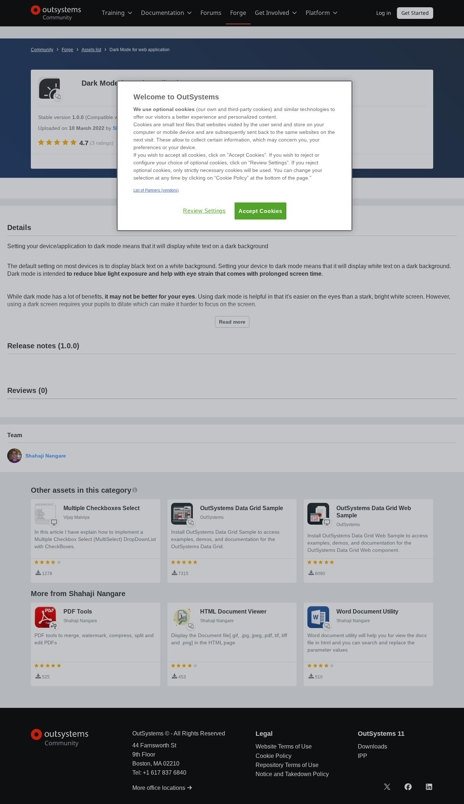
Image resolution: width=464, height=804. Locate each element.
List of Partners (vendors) (156, 190)
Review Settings (204, 211)
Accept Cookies (260, 211)
